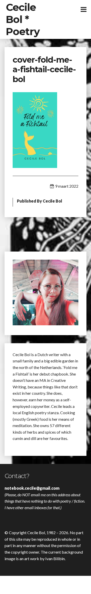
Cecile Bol (52, 201)
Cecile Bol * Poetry (23, 19)
